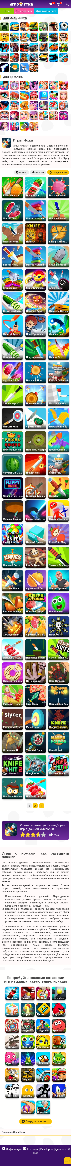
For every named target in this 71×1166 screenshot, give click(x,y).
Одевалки (4, 85)
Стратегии (33, 37)
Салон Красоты (24, 115)
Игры (6, 11)
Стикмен (4, 47)
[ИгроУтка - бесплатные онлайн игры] (21, 4)
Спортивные (33, 57)
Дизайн (14, 126)
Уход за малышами (53, 85)
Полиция (33, 47)
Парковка (43, 57)
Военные (14, 57)
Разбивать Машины (43, 47)
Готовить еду (24, 85)
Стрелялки (24, 26)
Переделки (53, 105)
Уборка (53, 115)
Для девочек (24, 11)
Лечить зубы (4, 115)
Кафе (24, 95)
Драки (63, 37)
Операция (33, 95)
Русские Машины (4, 57)
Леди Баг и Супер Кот (4, 105)
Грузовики (63, 47)
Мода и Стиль (4, 126)
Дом (14, 95)
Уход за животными (24, 105)
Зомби (43, 26)
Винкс (43, 85)
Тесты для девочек (43, 95)
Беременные (43, 105)
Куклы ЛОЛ (33, 115)
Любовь (63, 115)
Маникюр (33, 105)
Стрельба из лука (63, 57)
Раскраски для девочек (53, 95)
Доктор (43, 115)
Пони (33, 85)
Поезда (53, 37)
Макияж (4, 95)
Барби (63, 95)
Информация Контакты (22, 1149)
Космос (14, 67)
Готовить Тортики (14, 105)
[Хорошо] (38, 834)
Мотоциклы (14, 37)
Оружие (4, 67)
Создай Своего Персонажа (14, 85)
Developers (46, 1149)
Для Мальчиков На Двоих (33, 67)
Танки (33, 26)
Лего (4, 37)
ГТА (53, 26)
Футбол (63, 26)
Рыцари (24, 37)
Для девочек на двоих (33, 126)
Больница (63, 105)
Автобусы (24, 47)
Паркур (53, 57)
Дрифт (53, 47)
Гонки (14, 26)
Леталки (24, 67)
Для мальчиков (46, 11)
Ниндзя (43, 37)
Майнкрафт (4, 26)
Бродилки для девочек (14, 115)
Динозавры (14, 47)
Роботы (24, 57)
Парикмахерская (63, 85)
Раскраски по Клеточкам (24, 126)
